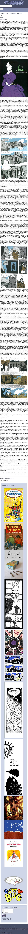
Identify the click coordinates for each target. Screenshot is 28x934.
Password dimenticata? (6, 919)
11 (0, 459)
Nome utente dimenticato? (7, 918)
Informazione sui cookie (7, 931)
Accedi (4, 916)
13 (0, 468)
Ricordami (5, 914)
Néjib (7, 480)
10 (0, 455)
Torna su (26, 932)
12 (0, 463)
